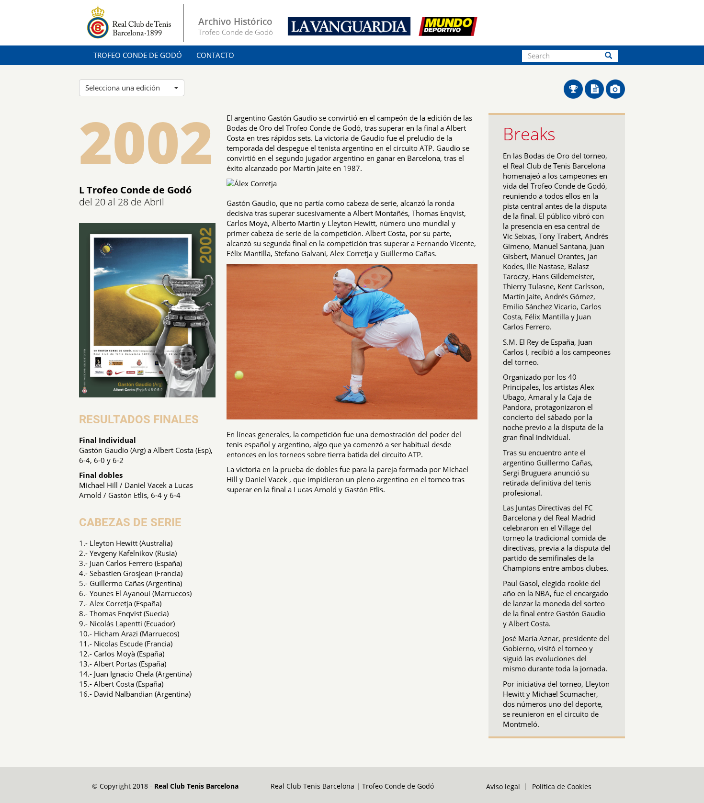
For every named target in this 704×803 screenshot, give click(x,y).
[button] (131, 87)
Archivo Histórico (235, 21)
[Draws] (574, 88)
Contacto (215, 55)
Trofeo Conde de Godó (137, 55)
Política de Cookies (561, 786)
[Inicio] (135, 23)
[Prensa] (595, 88)
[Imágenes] (615, 88)
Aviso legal (503, 786)
